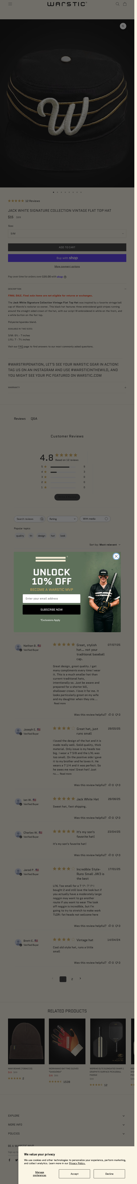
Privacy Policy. (77, 1163)
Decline (109, 1174)
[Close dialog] (116, 556)
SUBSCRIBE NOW (51, 610)
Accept (74, 1174)
